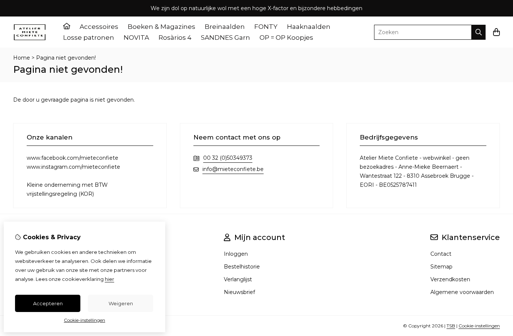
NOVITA (136, 37)
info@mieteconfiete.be (233, 169)
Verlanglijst (238, 279)
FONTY (266, 26)
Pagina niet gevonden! (66, 57)
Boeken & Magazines (161, 26)
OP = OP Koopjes (286, 37)
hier (109, 279)
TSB (451, 325)
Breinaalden (225, 26)
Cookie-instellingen (479, 325)
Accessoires (99, 26)
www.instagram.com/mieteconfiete (73, 167)
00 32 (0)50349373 (227, 157)
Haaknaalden (308, 26)
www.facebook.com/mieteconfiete (72, 157)
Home (21, 57)
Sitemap (441, 266)
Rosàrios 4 (175, 37)
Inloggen (236, 253)
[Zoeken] (479, 32)
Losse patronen (88, 37)
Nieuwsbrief (239, 292)
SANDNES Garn (225, 37)
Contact (440, 253)
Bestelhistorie (242, 266)
